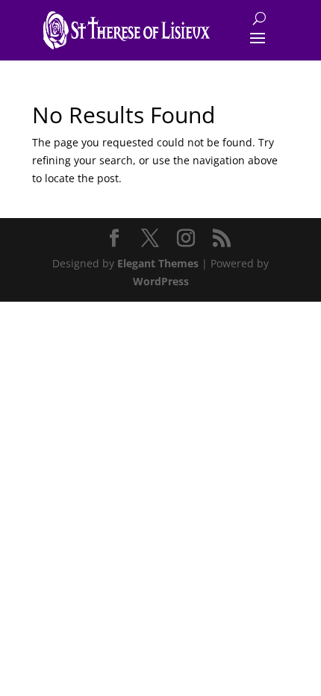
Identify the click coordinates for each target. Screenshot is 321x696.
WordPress (161, 281)
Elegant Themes (158, 263)
